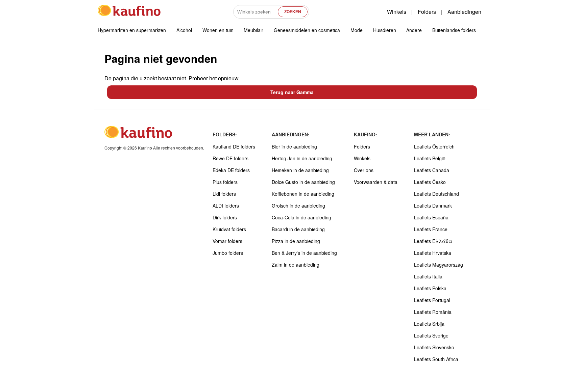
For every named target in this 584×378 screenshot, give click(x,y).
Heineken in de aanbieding (300, 170)
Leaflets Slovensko (434, 347)
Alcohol (184, 30)
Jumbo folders (228, 252)
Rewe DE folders (230, 158)
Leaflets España (431, 217)
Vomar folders (227, 241)
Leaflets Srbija (429, 323)
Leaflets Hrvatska (432, 252)
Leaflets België (429, 158)
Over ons (363, 170)
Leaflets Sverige (431, 335)
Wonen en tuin (218, 30)
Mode (356, 30)
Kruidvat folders (229, 229)
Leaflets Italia (428, 276)
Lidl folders (224, 193)
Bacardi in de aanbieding (298, 229)
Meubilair (253, 30)
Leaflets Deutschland (436, 193)
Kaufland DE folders (234, 146)
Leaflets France (430, 229)
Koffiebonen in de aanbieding (303, 193)
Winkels (396, 12)
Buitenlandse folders (454, 30)
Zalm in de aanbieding (295, 264)
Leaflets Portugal (432, 300)
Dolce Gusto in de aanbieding (303, 182)
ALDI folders (226, 205)
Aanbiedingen (464, 12)
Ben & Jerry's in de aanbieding (304, 252)
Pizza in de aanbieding (296, 241)
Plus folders (225, 182)
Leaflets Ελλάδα (433, 241)
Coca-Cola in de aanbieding (301, 217)
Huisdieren (384, 30)
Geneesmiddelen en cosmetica (307, 30)
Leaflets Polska (430, 288)
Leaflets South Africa (436, 359)
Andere (414, 30)
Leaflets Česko (430, 182)
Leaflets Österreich (434, 146)
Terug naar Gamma (292, 92)
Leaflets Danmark (433, 205)
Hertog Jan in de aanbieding (302, 158)
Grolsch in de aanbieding (298, 205)
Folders (427, 12)
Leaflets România (433, 311)
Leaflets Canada (431, 170)
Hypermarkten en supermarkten (132, 30)
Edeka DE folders (231, 170)
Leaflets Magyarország (438, 264)
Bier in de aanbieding (294, 146)
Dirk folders (225, 217)
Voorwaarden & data (375, 182)
